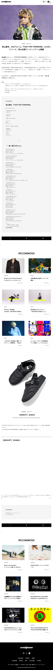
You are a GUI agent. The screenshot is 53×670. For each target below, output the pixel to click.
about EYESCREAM (11, 664)
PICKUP (27, 658)
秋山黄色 (4, 57)
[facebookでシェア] (26, 238)
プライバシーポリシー (41, 664)
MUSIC (32, 275)
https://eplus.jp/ (9, 227)
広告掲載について (17, 664)
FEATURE (20, 658)
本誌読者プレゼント (34, 664)
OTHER (39, 660)
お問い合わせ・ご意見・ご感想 (26, 664)
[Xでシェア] (10, 238)
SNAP (33, 658)
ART (26, 660)
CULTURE (32, 660)
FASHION (6, 275)
